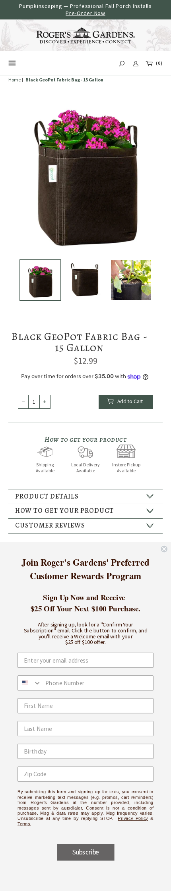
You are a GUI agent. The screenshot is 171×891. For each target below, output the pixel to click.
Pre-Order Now (85, 13)
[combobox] (29, 683)
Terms (23, 823)
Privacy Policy (133, 818)
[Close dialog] (164, 549)
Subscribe (85, 852)
